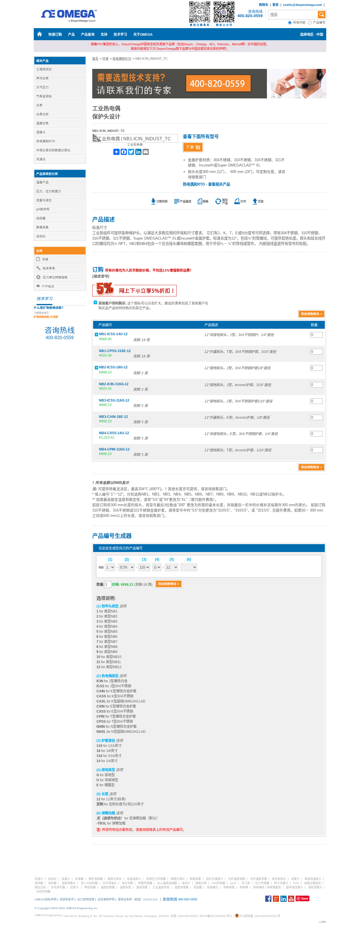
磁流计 (186, 883)
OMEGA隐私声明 (46, 899)
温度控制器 (108, 887)
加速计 (66, 878)
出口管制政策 (85, 899)
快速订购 (55, 35)
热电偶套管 (274, 887)
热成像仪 (212, 887)
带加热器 (90, 887)
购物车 (263, 4)
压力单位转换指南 (55, 277)
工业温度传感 (160, 887)
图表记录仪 (115, 878)
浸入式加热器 (89, 883)
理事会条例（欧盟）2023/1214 (138, 899)
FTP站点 (48, 286)
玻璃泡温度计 (313, 878)
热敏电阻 (229, 887)
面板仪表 (201, 883)
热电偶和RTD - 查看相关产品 (206, 184)
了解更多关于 (46, 315)
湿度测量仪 (69, 883)
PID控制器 (218, 883)
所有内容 (300, 22)
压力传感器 (262, 883)
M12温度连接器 (167, 883)
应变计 (74, 887)
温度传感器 (181, 887)
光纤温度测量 (236, 878)
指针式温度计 (214, 878)
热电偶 (244, 887)
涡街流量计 (315, 887)
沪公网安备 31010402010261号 (259, 916)
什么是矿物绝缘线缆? (49, 307)
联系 (276, 4)
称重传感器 (145, 883)
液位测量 (127, 883)
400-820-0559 (250, 15)
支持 (104, 35)
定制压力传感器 (156, 878)
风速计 (39, 878)
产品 (71, 35)
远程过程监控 (312, 883)
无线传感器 (43, 891)
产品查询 (87, 35)
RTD (296, 883)
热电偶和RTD (121, 58)
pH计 (233, 883)
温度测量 (141, 887)
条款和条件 (67, 899)
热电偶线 (258, 887)
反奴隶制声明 (106, 899)
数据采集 (195, 878)
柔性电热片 (279, 878)
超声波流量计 (294, 887)
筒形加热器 (96, 878)
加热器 (52, 883)
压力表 (246, 883)
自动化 (52, 878)
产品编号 (319, 22)
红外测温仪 (110, 883)
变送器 (198, 887)
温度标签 (125, 887)
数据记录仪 (178, 878)
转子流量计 (281, 883)
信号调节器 (58, 887)
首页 (95, 58)
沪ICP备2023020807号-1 (216, 916)
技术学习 (120, 35)
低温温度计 (134, 878)
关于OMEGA (143, 35)
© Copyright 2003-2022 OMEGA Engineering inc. (66, 908)
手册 (45, 259)
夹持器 (39, 883)
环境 (105, 58)
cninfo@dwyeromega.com (302, 4)
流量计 (295, 878)
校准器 (79, 878)
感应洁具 (40, 887)
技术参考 (49, 268)
